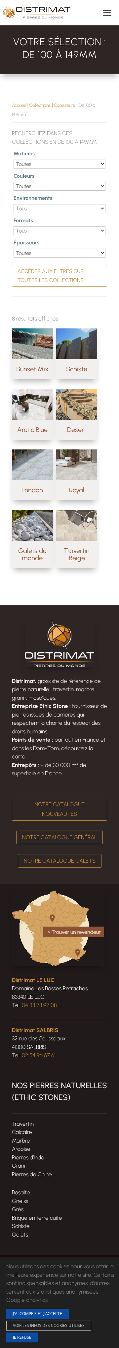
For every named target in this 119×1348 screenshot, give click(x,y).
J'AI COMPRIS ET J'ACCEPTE (37, 1313)
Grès (17, 1209)
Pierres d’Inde (28, 1157)
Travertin (23, 1123)
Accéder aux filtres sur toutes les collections (51, 275)
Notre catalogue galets (60, 860)
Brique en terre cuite (37, 1217)
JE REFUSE (22, 1337)
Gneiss (20, 1201)
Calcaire (22, 1132)
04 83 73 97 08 (39, 1005)
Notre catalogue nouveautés (59, 809)
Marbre (21, 1140)
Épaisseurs (64, 105)
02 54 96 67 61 (39, 1055)
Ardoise (21, 1149)
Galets (20, 1234)
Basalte (21, 1192)
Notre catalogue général (59, 837)
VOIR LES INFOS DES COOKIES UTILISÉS (49, 1325)
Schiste (21, 1226)
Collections (40, 105)
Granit (19, 1165)
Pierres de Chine (32, 1174)
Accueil (18, 105)
